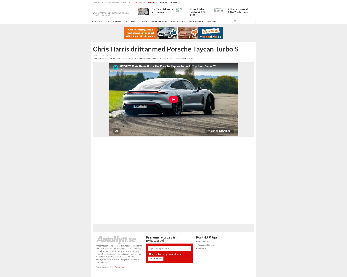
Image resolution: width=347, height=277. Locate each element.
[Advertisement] (173, 178)
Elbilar (143, 21)
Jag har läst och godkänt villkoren (166, 254)
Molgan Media (120, 267)
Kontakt (211, 21)
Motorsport (178, 21)
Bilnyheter (98, 21)
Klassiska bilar (159, 21)
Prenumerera (196, 21)
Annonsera (98, 2)
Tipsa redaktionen (112, 2)
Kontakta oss (126, 2)
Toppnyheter (114, 21)
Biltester (130, 21)
